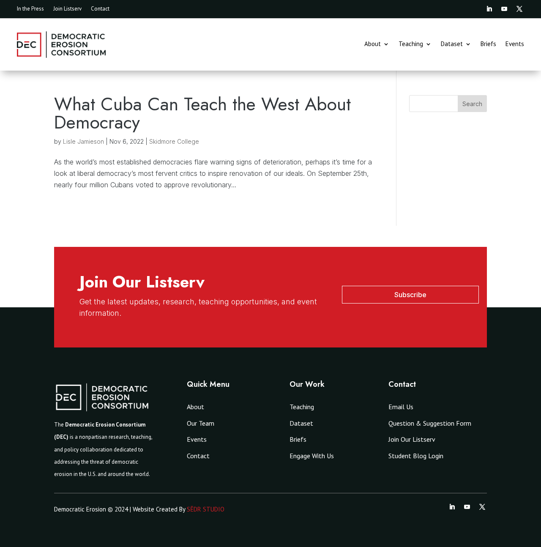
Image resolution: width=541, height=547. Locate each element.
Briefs (488, 44)
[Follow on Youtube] (504, 9)
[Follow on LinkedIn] (489, 9)
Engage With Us (312, 455)
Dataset (452, 44)
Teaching (411, 44)
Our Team (200, 423)
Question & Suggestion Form (429, 423)
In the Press (30, 9)
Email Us (400, 406)
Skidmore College (174, 141)
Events (514, 44)
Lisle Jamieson (83, 141)
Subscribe (410, 294)
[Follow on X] (519, 9)
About (372, 44)
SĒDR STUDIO (205, 509)
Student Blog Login (415, 455)
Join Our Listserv (411, 439)
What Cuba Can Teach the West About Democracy (202, 113)
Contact (100, 9)
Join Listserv (67, 9)
